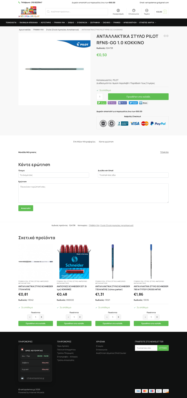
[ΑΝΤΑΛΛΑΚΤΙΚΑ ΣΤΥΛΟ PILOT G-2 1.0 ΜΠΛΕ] (164, 36)
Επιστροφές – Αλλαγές (67, 356)
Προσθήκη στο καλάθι (138, 96)
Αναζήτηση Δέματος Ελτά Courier (111, 353)
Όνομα (21, 170)
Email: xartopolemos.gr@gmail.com (154, 2)
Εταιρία (99, 346)
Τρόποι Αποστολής (65, 360)
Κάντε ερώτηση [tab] (106, 141)
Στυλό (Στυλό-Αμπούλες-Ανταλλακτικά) (62, 30)
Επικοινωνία (134, 14)
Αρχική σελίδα (24, 30)
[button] (161, 11)
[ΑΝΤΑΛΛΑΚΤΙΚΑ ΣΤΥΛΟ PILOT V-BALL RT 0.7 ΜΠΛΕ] (167, 36)
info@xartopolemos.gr (35, 378)
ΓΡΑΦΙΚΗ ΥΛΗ (38, 30)
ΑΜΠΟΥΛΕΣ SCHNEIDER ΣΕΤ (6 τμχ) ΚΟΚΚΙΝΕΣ (72, 288)
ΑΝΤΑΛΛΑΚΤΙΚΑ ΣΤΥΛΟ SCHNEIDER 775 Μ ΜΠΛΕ (35, 288)
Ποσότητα (35, 313)
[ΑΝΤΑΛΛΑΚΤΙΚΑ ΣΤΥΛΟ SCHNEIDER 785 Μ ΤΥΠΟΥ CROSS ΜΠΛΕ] (151, 261)
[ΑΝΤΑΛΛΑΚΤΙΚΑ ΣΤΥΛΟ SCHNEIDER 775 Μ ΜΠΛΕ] (35, 261)
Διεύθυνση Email (105, 170)
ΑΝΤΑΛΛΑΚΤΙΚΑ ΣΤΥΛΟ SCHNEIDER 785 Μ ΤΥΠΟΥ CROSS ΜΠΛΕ (151, 288)
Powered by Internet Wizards (31, 392)
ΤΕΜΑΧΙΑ (164, 152)
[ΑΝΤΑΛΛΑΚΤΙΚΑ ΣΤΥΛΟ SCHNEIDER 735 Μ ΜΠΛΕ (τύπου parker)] (112, 261)
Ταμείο (147, 14)
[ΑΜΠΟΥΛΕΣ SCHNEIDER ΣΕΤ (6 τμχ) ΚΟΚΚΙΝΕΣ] (74, 261)
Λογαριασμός (118, 14)
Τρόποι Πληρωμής (65, 353)
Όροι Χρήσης (63, 346)
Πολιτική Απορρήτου (66, 349)
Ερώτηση (22, 181)
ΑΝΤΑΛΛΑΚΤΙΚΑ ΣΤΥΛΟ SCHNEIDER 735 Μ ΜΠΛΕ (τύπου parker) (112, 288)
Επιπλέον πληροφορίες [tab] (84, 141)
